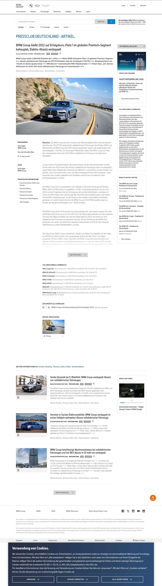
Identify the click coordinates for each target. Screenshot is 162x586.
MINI (53, 511)
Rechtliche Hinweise (76, 540)
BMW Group (20, 511)
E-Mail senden (25, 156)
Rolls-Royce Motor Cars (98, 511)
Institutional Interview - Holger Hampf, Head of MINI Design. (131, 408)
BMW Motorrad (72, 511)
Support (19, 540)
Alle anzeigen (24, 202)
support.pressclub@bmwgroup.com (133, 24)
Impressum (52, 540)
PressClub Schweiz (26, 195)
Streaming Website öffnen (130, 99)
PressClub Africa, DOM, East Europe (29, 184)
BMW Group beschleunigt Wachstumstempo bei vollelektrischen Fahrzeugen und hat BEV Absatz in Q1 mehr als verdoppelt (80, 451)
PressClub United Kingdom (29, 198)
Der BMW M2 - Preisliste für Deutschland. (128, 227)
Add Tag (101, 22)
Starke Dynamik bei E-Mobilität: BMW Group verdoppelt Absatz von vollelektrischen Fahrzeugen (80, 378)
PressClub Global (25, 192)
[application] (131, 390)
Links (35, 540)
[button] (131, 390)
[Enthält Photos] (18, 397)
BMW (38, 511)
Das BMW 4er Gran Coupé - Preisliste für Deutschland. (128, 184)
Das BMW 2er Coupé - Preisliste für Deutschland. (131, 217)
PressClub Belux (25, 188)
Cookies (119, 540)
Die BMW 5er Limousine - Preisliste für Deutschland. (131, 207)
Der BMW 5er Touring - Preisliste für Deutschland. (131, 197)
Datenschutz (100, 540)
